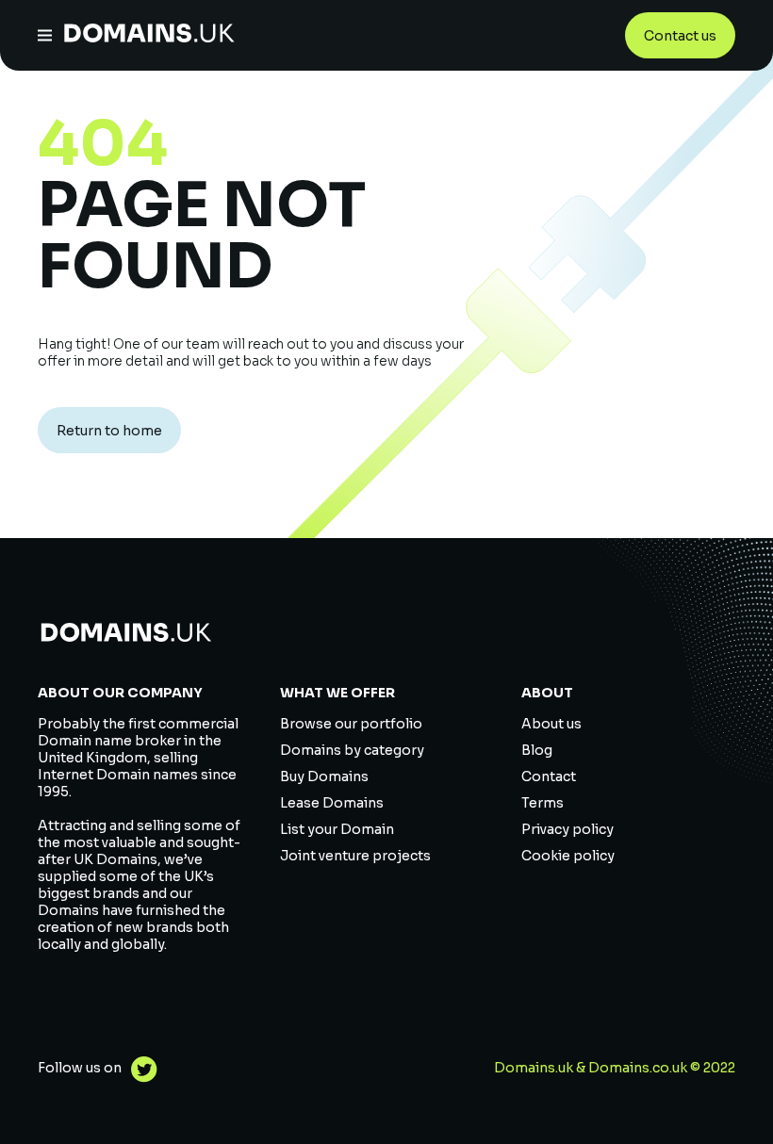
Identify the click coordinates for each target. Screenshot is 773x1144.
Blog (536, 750)
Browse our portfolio (351, 723)
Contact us (680, 35)
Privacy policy (567, 829)
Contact (548, 776)
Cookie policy (568, 855)
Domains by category (352, 750)
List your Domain (337, 829)
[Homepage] (149, 35)
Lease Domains (332, 802)
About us (551, 723)
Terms (542, 802)
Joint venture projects (355, 855)
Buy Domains (324, 776)
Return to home (109, 430)
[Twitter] (139, 1071)
